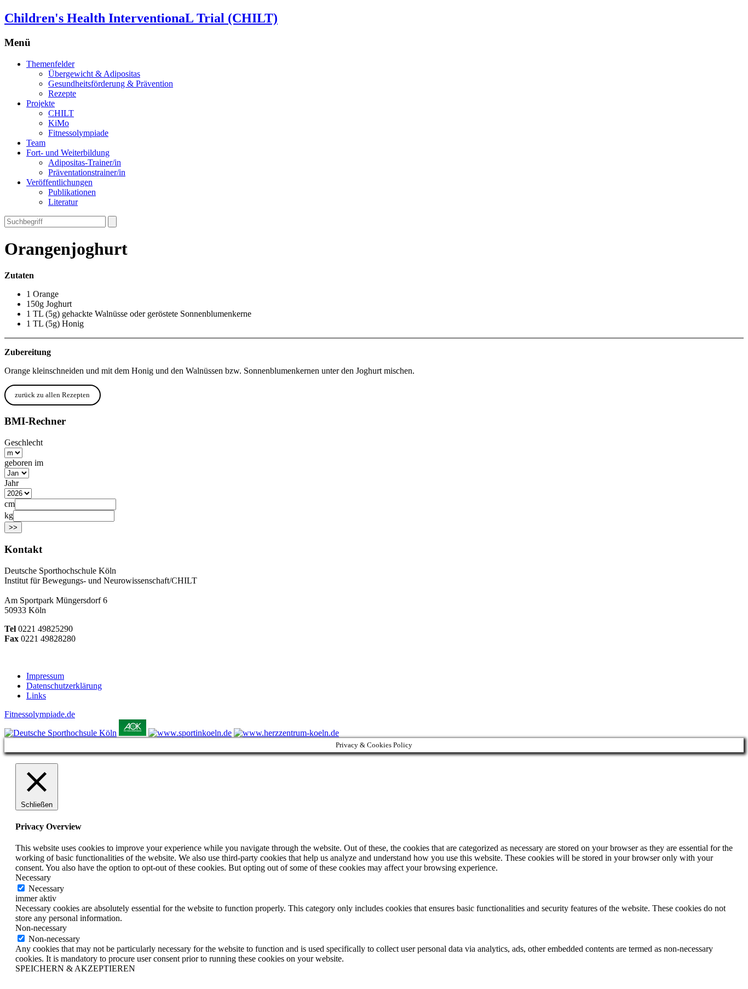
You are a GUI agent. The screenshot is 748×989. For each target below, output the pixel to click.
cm (9, 503)
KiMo (58, 123)
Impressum (45, 676)
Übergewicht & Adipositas (94, 73)
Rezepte (62, 93)
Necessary (46, 888)
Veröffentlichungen (59, 182)
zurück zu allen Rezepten (52, 395)
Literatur (63, 202)
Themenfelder (50, 63)
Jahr (11, 483)
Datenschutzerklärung (64, 685)
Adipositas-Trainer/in (84, 162)
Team (35, 142)
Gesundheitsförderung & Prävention (110, 83)
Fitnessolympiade (78, 133)
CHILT (61, 113)
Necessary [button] (33, 877)
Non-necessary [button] (41, 928)
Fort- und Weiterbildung (68, 152)
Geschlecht (23, 442)
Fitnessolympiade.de (39, 714)
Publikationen (72, 192)
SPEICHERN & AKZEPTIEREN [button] (75, 968)
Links (36, 695)
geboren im (23, 462)
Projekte (40, 103)
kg (8, 515)
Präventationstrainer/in (86, 172)
